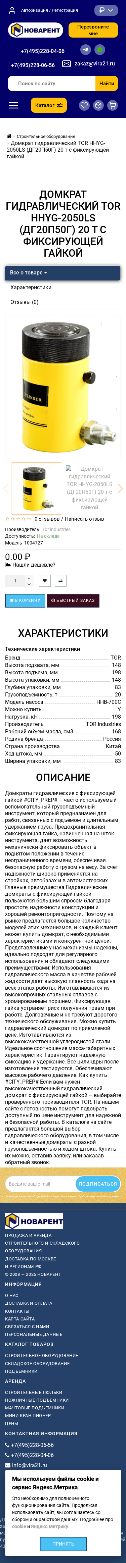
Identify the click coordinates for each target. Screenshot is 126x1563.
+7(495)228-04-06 (43, 51)
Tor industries (56, 529)
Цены (11, 1423)
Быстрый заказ (75, 600)
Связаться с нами (27, 1326)
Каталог (44, 105)
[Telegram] (85, 49)
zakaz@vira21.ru (95, 63)
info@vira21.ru (29, 1465)
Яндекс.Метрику (49, 1526)
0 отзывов (46, 519)
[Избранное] (84, 105)
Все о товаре (27, 272)
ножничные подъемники (37, 1400)
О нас (11, 1295)
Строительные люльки (33, 1392)
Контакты (17, 1311)
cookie (19, 1526)
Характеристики (30, 287)
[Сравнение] (98, 105)
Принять (63, 1544)
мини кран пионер (28, 1415)
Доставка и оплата (28, 1303)
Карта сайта (20, 1318)
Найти (106, 84)
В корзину (27, 600)
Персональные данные (33, 1334)
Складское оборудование (37, 1363)
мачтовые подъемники (34, 1407)
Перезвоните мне (93, 30)
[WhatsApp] (99, 49)
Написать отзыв (84, 519)
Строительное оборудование (41, 1355)
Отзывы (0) (24, 302)
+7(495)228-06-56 (33, 65)
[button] (120, 488)
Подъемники (21, 1371)
